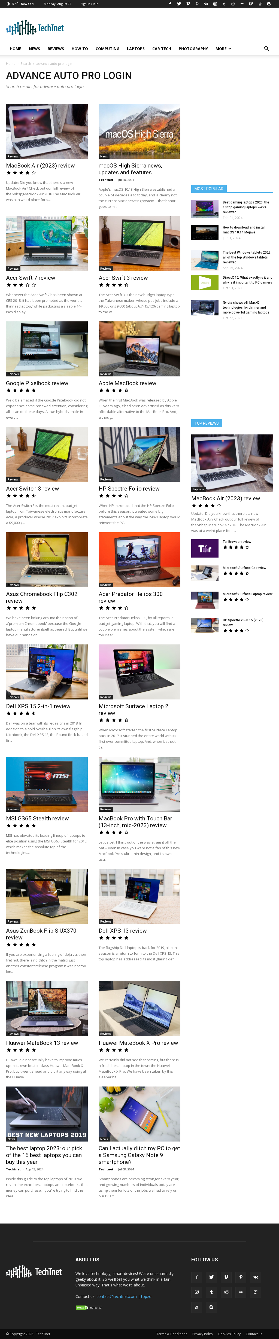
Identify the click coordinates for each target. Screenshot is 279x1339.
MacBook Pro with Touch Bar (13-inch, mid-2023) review (135, 822)
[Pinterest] (197, 4)
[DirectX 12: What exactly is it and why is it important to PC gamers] (205, 282)
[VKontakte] (206, 4)
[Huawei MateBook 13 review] (47, 1008)
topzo (146, 1296)
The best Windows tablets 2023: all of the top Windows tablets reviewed (247, 257)
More (221, 48)
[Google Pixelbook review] (47, 348)
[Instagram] (215, 4)
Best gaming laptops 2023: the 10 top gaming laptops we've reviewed (246, 207)
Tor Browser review (237, 542)
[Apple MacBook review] (139, 348)
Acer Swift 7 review (30, 278)
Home (15, 48)
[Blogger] (269, 4)
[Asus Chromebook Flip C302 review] (47, 559)
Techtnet (106, 180)
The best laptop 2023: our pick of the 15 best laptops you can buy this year (44, 1155)
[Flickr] (242, 4)
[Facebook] (170, 4)
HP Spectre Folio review (129, 488)
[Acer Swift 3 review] (139, 243)
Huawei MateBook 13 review (42, 1043)
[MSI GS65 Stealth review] (47, 784)
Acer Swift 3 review (123, 278)
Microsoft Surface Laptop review (247, 594)
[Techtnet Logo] (35, 1277)
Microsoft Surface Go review (244, 568)
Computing (107, 48)
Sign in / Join (89, 4)
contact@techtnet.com (116, 1296)
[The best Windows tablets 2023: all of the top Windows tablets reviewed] (205, 260)
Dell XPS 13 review (123, 930)
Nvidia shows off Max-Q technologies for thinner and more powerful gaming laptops (246, 307)
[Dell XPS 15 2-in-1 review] (47, 671)
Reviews (56, 48)
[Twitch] (251, 4)
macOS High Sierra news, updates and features (130, 169)
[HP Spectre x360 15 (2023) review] (205, 625)
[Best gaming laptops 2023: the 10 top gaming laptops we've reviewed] (205, 209)
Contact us (254, 1334)
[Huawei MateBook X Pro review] (139, 1008)
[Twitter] (179, 4)
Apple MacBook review (127, 383)
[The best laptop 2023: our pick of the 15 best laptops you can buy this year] (47, 1114)
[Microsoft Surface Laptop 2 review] (139, 671)
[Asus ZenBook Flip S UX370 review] (47, 896)
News (34, 48)
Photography (193, 48)
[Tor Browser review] (205, 548)
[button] (266, 49)
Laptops (136, 48)
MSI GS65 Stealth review (37, 818)
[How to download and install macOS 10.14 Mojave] (205, 232)
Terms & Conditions (171, 1334)
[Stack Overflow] (260, 4)
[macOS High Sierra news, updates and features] (139, 131)
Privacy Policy (202, 1334)
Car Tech (161, 48)
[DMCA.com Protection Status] (89, 1309)
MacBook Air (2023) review (40, 165)
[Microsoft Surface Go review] (205, 573)
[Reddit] (233, 4)
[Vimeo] (188, 4)
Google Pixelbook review (37, 383)
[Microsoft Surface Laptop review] (205, 600)
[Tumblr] (224, 4)
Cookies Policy (229, 1334)
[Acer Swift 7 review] (47, 243)
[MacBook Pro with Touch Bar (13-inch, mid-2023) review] (139, 784)
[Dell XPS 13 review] (139, 896)
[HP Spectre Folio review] (139, 454)
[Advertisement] (232, 684)
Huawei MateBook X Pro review (138, 1043)
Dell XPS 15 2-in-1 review (38, 706)
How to (80, 48)
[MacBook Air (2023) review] (47, 131)
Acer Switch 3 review (32, 488)
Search (26, 63)
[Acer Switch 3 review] (47, 454)
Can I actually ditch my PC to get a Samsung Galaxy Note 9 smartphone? (139, 1155)
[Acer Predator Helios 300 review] (139, 559)
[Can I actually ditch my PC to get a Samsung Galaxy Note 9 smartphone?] (139, 1114)
